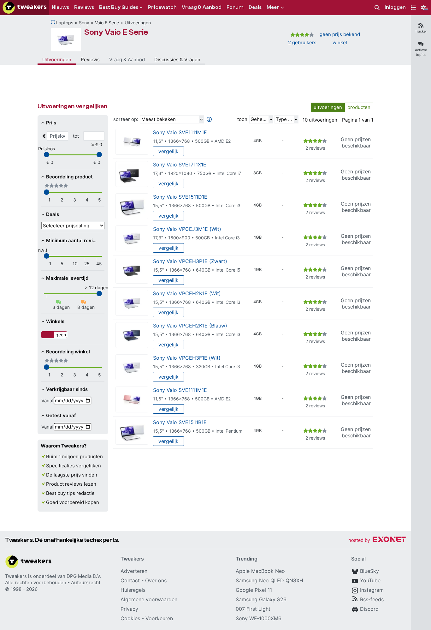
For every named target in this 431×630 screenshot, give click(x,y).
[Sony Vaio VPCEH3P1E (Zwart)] (132, 271)
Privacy (129, 609)
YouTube (370, 580)
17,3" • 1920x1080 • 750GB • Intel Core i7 (197, 173)
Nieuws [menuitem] (60, 7)
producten (358, 107)
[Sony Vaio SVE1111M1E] (132, 142)
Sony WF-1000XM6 (258, 618)
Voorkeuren (159, 618)
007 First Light (253, 609)
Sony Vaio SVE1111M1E (180, 132)
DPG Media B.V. (84, 576)
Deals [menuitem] (255, 7)
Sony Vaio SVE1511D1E (180, 197)
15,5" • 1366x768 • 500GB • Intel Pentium (197, 431)
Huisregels (133, 590)
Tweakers (16, 576)
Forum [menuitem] (235, 7)
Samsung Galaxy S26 (261, 599)
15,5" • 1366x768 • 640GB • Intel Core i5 (196, 270)
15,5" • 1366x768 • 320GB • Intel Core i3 (196, 366)
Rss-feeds (372, 599)
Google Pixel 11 (254, 590)
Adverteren (134, 571)
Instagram (372, 590)
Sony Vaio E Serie (116, 32)
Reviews (90, 60)
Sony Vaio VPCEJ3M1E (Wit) (187, 229)
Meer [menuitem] (273, 7)
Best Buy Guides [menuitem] (118, 7)
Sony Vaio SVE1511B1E (180, 422)
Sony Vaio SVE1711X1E (179, 164)
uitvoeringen (328, 107)
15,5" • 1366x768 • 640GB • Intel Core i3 (196, 302)
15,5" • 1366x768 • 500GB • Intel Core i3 (196, 205)
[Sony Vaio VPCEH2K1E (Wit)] (132, 303)
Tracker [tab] (421, 31)
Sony (84, 22)
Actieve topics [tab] (421, 52)
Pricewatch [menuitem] (162, 7)
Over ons (156, 580)
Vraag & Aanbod (127, 60)
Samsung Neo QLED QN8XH (269, 580)
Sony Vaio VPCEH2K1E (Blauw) (190, 325)
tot (76, 136)
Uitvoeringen (138, 22)
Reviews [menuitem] (84, 7)
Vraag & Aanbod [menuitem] (201, 7)
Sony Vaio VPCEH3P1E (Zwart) (190, 261)
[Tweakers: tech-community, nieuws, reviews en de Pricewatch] (24, 7)
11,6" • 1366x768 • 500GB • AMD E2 (192, 141)
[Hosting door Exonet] (377, 540)
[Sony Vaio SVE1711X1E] (132, 174)
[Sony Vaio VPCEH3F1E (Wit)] (132, 367)
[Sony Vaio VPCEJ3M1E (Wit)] (132, 238)
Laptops (64, 22)
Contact (130, 580)
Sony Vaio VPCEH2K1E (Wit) (187, 293)
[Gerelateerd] (53, 22)
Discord (369, 609)
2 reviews (315, 148)
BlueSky (369, 571)
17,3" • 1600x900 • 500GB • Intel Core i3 (196, 237)
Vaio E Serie (107, 22)
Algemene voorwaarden (149, 599)
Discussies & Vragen (177, 60)
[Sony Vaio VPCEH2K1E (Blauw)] (132, 335)
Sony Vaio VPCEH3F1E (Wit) (187, 358)
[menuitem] (377, 7)
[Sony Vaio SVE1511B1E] (132, 432)
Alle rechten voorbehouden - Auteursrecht (52, 582)
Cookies (130, 618)
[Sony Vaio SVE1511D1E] (132, 206)
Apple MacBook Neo (260, 571)
